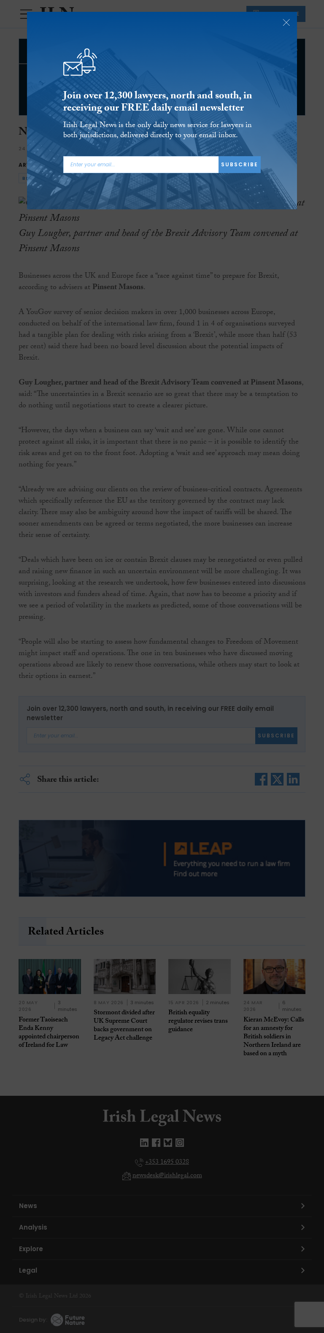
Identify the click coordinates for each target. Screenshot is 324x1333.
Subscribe (239, 164)
